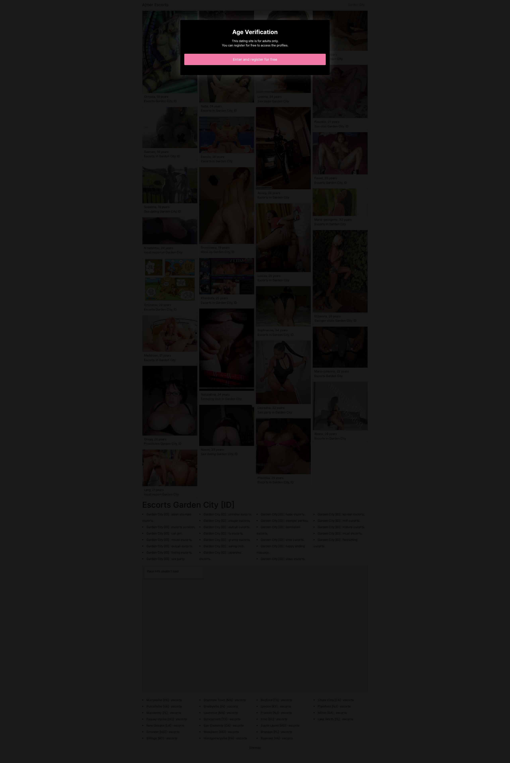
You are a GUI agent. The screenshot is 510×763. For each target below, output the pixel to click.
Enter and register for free (255, 59)
